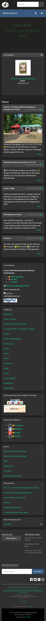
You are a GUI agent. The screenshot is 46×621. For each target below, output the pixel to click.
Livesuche (7, 471)
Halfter (6, 358)
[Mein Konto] (41, 13)
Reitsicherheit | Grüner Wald (15, 324)
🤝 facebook (17, 429)
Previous (6, 76)
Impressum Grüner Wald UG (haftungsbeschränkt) (33, 552)
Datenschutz (9, 466)
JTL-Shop (27, 617)
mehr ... (39, 154)
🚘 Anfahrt (12, 279)
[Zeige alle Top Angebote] (41, 55)
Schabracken (9, 344)
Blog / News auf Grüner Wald (15, 451)
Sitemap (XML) (23, 601)
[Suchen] (41, 4)
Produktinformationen (12, 507)
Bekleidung (8, 314)
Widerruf (7, 502)
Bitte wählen (11, 538)
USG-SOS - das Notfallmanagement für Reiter (21, 488)
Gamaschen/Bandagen (12, 339)
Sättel (6, 373)
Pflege (6, 368)
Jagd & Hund (8, 388)
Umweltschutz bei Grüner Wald (16, 512)
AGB (5, 461)
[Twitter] (35, 579)
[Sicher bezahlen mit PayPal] (15, 402)
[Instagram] (42, 579)
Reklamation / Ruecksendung (15, 456)
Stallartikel (8, 363)
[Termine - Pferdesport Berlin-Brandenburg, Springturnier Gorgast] (23, 128)
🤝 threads (16, 436)
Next (39, 76)
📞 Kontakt (13, 282)
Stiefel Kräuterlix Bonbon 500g (23, 79)
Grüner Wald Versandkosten (15, 497)
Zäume (6, 348)
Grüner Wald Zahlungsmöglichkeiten (18, 493)
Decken (7, 334)
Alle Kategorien (11, 13)
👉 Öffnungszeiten (15, 277)
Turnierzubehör (10, 378)
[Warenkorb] (35, 13)
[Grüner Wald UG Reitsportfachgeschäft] (8, 5)
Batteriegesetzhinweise (13, 476)
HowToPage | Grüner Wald (32, 545)
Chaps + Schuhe (10, 319)
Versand (31, 606)
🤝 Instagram (17, 425)
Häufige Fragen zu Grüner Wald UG (33, 539)
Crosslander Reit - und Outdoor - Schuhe (19, 329)
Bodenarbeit (8, 383)
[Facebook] (31, 579)
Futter (6, 353)
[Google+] (39, 579)
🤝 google (16, 432)
